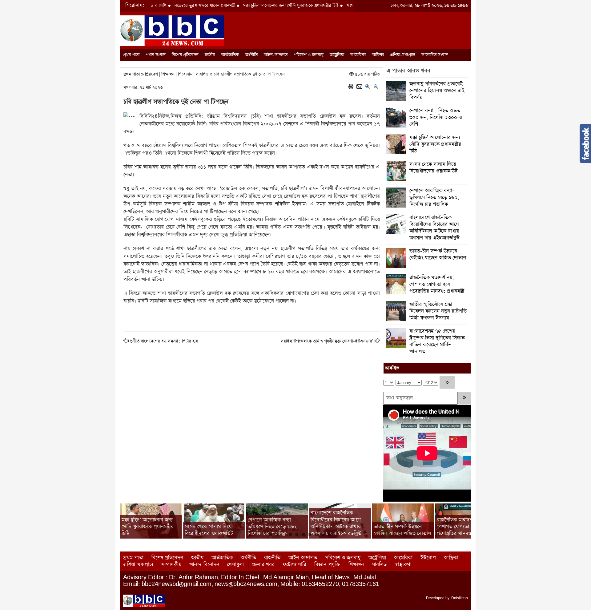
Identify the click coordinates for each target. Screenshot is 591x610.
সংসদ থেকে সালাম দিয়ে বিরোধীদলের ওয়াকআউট (433, 168)
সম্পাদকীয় (171, 564)
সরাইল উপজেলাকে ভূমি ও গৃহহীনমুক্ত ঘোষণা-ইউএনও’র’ (327, 341)
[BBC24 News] (172, 30)
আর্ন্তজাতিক (230, 55)
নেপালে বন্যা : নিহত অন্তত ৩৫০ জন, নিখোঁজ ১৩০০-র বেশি (435, 117)
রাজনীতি (272, 557)
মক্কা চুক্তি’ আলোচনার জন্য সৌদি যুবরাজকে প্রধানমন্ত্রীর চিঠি (267, 5)
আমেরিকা (358, 55)
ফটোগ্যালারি (294, 564)
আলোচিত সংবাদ (434, 55)
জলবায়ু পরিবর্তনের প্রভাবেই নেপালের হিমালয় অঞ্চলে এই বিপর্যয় (436, 90)
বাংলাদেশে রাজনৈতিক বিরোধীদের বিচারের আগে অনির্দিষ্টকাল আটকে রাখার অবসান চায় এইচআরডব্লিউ (434, 227)
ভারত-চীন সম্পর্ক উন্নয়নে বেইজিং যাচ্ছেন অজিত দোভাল (437, 254)
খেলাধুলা (235, 564)
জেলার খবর (263, 564)
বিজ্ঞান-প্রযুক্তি (327, 564)
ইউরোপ (428, 557)
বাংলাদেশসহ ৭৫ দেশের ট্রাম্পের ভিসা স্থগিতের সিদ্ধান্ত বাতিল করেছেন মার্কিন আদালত (437, 341)
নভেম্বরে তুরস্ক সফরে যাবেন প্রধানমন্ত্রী (181, 5)
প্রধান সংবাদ (156, 55)
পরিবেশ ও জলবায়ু (309, 55)
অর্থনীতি (251, 55)
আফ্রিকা (378, 55)
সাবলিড (202, 74)
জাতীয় (210, 55)
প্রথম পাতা (131, 55)
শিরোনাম (185, 74)
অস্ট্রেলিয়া (337, 55)
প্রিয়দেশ (151, 74)
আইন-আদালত (275, 55)
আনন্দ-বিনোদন (204, 564)
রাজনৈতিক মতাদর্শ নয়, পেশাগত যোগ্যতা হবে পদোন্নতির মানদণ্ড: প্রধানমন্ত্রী (436, 284)
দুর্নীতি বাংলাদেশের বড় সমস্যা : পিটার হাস (164, 341)
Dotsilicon (459, 598)
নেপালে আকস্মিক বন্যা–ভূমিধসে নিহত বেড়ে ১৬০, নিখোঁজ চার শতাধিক (434, 197)
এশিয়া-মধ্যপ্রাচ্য (402, 55)
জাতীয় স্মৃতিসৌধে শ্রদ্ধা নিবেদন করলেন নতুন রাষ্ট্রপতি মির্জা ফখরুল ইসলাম (438, 311)
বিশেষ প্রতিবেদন (185, 55)
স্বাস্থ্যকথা (403, 564)
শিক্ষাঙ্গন (168, 74)
